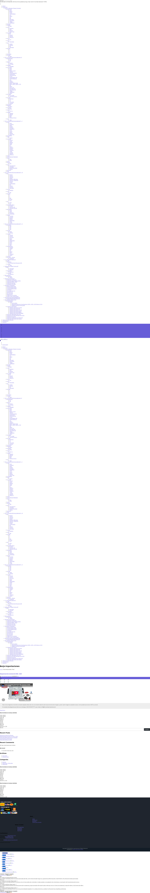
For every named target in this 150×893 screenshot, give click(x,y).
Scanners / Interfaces (10, 285)
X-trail (10, 222)
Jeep (8, 40)
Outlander (11, 213)
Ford (8, 27)
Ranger (11, 30)
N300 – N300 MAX (13, 83)
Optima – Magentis (13, 180)
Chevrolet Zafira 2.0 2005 (6, 739)
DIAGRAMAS (10, 301)
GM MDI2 (9, 289)
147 (10, 59)
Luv (10, 15)
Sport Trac (11, 31)
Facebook (19, 828)
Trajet (10, 151)
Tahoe (10, 21)
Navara (11, 218)
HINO (8, 155)
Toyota (8, 55)
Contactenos (5, 321)
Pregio (10, 182)
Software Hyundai (11, 284)
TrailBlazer (11, 22)
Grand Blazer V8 (13, 77)
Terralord (11, 258)
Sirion (10, 108)
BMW (8, 62)
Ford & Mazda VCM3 (11, 288)
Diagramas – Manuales (7, 763)
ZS (10, 203)
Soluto (11, 186)
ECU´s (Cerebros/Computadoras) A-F (13, 57)
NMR (10, 160)
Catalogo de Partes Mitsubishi (16, 313)
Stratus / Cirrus (12, 117)
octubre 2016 (5, 757)
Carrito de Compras (36, 822)
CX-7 (10, 200)
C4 (10, 101)
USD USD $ (8, 853)
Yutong (9, 256)
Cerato (10, 44)
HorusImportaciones (6, 676)
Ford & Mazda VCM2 (11, 287)
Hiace (10, 239)
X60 (10, 192)
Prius (10, 242)
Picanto (11, 45)
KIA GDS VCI (10, 292)
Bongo (11, 174)
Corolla (11, 236)
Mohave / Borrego (13, 179)
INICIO (3, 6)
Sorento (11, 187)
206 (10, 226)
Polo (10, 253)
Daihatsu (9, 107)
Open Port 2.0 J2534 (12, 295)
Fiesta (10, 132)
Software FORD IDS (11, 279)
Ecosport (11, 124)
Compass (11, 167)
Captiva (11, 72)
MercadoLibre (20, 827)
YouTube (19, 830)
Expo (10, 210)
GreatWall (9, 135)
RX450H (11, 190)
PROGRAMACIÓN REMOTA (13, 298)
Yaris (10, 245)
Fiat (8, 118)
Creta (10, 141)
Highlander (12, 240)
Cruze (10, 76)
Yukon (10, 137)
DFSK (8, 110)
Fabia (10, 231)
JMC (8, 171)
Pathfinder (12, 220)
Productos (4, 7)
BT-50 (10, 199)
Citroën (8, 97)
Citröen (8, 24)
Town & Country (13, 96)
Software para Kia (11, 283)
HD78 (10, 143)
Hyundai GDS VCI (11, 291)
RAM (10, 26)
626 (10, 198)
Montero (11, 212)
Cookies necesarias (5, 877)
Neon (10, 115)
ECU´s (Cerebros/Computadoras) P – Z (14, 223)
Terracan (11, 150)
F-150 (10, 130)
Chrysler (9, 94)
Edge (10, 125)
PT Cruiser (11, 95)
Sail (10, 18)
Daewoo (9, 105)
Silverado (11, 19)
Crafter (11, 248)
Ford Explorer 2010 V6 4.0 (6, 738)
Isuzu (8, 38)
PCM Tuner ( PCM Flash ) (13, 296)
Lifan (8, 191)
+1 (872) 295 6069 (9, 837)
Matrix (10, 146)
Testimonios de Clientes (7, 320)
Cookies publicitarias (6, 887)
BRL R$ (7, 869)
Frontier (11, 216)
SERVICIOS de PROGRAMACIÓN (12, 297)
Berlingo (11, 98)
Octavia (11, 232)
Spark (10, 86)
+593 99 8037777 (6, 324)
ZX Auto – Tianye (11, 257)
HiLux (10, 238)
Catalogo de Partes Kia (14, 308)
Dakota (11, 114)
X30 (10, 163)
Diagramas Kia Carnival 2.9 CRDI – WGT (11, 674)
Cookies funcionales (5, 881)
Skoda (8, 230)
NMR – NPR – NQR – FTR (15, 84)
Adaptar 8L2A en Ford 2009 (18, 305)
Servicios (34, 821)
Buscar (1, 727)
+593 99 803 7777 (12, 835)
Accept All (11, 874)
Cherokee (11, 41)
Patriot (11, 169)
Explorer (11, 28)
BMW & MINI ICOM (11, 286)
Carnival (11, 177)
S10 (10, 17)
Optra (10, 16)
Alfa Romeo (9, 58)
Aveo (10, 10)
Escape (11, 126)
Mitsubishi (9, 209)
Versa (10, 221)
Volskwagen (10, 246)
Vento (10, 255)
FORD (10, 302)
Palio (10, 120)
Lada (8, 260)
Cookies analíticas (5, 884)
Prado (10, 241)
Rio (10, 46)
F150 (10, 29)
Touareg (11, 254)
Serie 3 (11, 63)
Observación (14, 881)
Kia (7, 43)
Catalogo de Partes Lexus (15, 311)
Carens (11, 175)
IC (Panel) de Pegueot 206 (15, 263)
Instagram (19, 829)
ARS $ (7, 862)
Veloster (11, 153)
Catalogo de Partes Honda (15, 307)
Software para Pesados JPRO (14, 280)
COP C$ (8, 856)
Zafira (10, 93)
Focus (10, 131)
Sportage (11, 47)
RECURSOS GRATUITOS (10, 299)
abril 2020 (4, 755)
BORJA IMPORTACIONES (77, 849)
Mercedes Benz (10, 204)
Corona (11, 235)
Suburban (11, 20)
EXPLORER (14, 303)
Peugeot (9, 54)
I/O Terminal (10, 293)
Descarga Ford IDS (11, 316)
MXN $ (8, 860)
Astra (10, 68)
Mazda (8, 48)
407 (10, 229)
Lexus (8, 189)
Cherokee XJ (12, 165)
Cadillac (9, 65)
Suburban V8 (12, 89)
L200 (10, 211)
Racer (10, 106)
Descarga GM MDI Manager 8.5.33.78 (15, 315)
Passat (10, 251)
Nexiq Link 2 (10, 294)
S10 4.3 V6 (11, 87)
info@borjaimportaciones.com (11, 839)
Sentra (10, 219)
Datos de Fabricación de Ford (14, 314)
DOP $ (9, 871)
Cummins (9, 104)
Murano (11, 217)
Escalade (11, 66)
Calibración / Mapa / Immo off (11, 266)
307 (10, 228)
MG (8, 201)
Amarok (11, 247)
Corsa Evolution (13, 73)
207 (10, 227)
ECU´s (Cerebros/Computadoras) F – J (13, 121)
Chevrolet (9, 9)
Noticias (4, 762)
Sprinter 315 (12, 207)
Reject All (6, 874)
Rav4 (10, 56)
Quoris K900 (12, 183)
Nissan (8, 215)
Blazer (10, 11)
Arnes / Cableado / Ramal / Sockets (13, 8)
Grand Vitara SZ (13, 78)
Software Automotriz (10, 278)
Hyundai (9, 32)
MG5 (10, 202)
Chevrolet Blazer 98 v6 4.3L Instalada (8, 737)
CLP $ (7, 865)
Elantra (11, 36)
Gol (10, 250)
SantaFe (11, 148)
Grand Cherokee (13, 168)
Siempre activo (13, 877)
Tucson (11, 152)
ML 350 (11, 206)
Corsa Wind (12, 74)
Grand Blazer (12, 13)
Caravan (11, 113)
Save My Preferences (8, 891)
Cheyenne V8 (12, 75)
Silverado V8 (12, 88)
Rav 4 (10, 244)
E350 (10, 123)
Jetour (8, 162)
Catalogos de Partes (11, 306)
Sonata (11, 149)
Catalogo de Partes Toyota (15, 310)
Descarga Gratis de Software (6, 735)
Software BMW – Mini (12, 282)
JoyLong (9, 170)
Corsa (10, 12)
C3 (10, 99)
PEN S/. (7, 858)
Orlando (11, 82)
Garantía (4, 322)
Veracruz (11, 154)
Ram (10, 116)
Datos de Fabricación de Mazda (14, 318)
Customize (2, 874)
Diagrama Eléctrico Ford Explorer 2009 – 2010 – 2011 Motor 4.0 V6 (27, 304)
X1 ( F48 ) (11, 64)
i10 (10, 34)
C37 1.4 (11, 111)
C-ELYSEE (11, 102)
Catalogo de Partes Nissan (15, 312)
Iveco (8, 161)
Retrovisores (7, 275)
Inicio (1, 669)
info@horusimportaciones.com (9, 325)
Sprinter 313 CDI (13, 208)
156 (10, 60)
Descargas (4, 764)
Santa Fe (11, 37)
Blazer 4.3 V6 (12, 70)
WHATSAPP (5, 344)
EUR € (5, 867)
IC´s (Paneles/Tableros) (10, 259)
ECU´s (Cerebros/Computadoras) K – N (14, 172)
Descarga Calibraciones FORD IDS (15, 317)
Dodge (8, 25)
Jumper (11, 103)
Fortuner (11, 237)
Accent (11, 35)
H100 (10, 144)
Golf (10, 249)
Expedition (11, 129)
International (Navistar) (12, 156)
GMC (8, 136)
